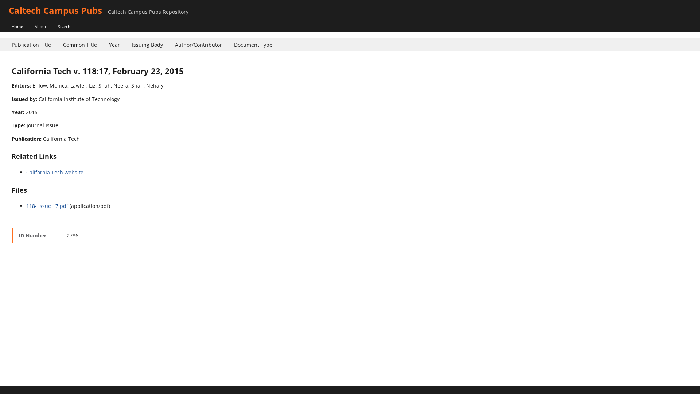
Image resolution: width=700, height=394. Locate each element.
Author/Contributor (198, 44)
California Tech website (54, 172)
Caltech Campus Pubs (55, 10)
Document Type (253, 44)
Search (64, 26)
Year (114, 44)
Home (17, 26)
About (40, 26)
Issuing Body (147, 44)
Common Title (80, 44)
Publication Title (31, 44)
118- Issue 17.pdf (47, 205)
